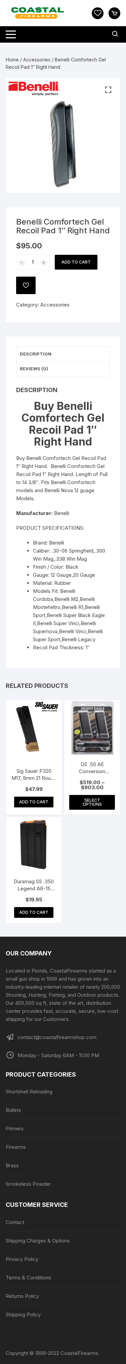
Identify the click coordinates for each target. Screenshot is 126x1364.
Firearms (16, 1147)
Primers (15, 1128)
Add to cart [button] (33, 801)
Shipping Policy (23, 1314)
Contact (15, 1222)
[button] (108, 90)
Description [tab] (35, 354)
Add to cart (76, 262)
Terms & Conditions (28, 1277)
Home (12, 59)
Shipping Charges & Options (38, 1240)
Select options (92, 802)
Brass (12, 1165)
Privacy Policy (22, 1259)
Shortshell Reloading (29, 1091)
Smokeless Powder (28, 1184)
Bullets (13, 1110)
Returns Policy (22, 1296)
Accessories (36, 59)
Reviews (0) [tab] (34, 368)
